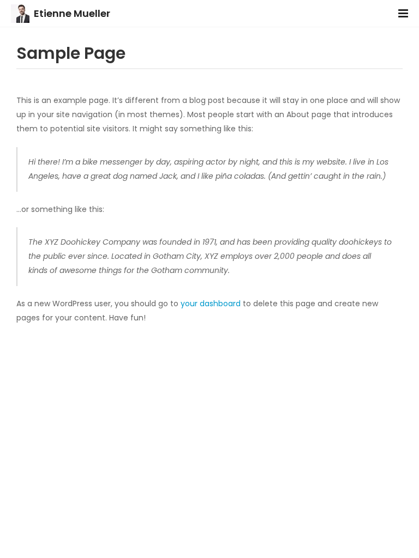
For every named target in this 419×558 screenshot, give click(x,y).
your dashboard (211, 303)
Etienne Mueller (72, 13)
